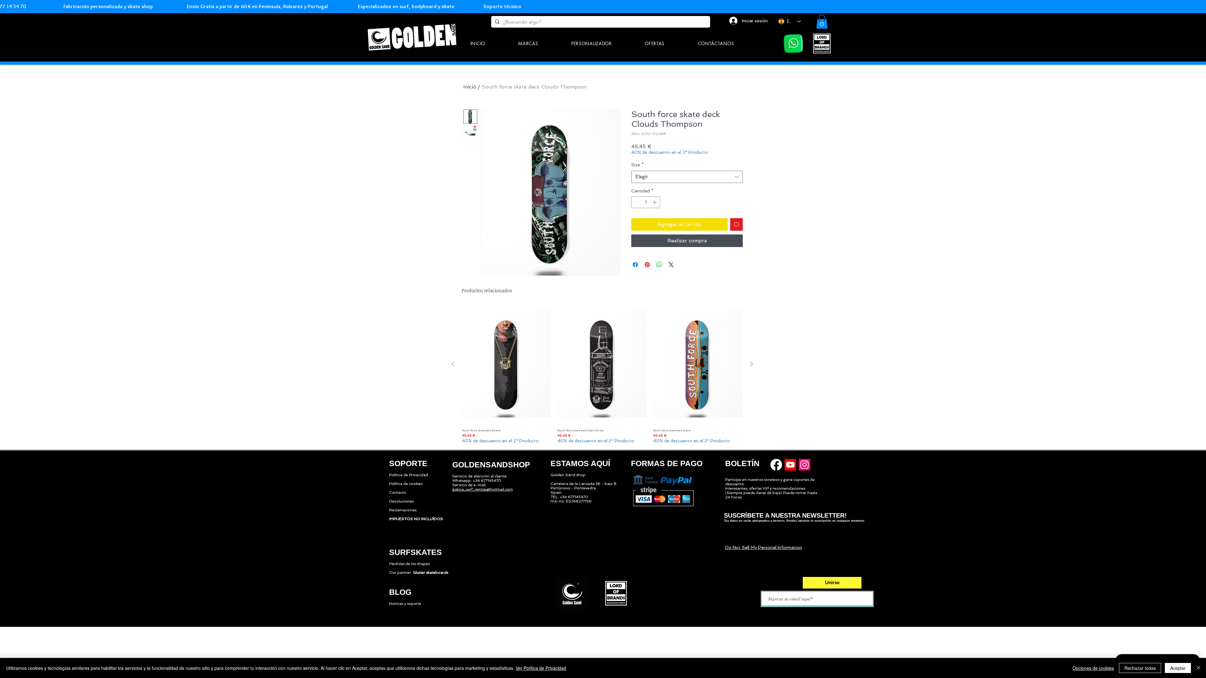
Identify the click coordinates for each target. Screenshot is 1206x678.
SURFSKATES (415, 552)
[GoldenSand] (412, 36)
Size (637, 164)
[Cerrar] (1198, 668)
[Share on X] (671, 264)
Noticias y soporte (405, 603)
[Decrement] (636, 202)
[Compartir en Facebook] (635, 264)
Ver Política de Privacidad (541, 668)
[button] (528, 43)
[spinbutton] (645, 202)
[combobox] (687, 177)
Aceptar (1178, 668)
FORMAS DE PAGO (667, 463)
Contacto (397, 492)
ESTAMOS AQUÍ (580, 463)
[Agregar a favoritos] (736, 224)
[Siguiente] (751, 364)
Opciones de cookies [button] (1093, 668)
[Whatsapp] (793, 43)
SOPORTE (408, 463)
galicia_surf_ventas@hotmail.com (482, 489)
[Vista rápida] (506, 364)
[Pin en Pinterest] (647, 264)
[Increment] (655, 202)
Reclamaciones (402, 510)
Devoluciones (401, 501)
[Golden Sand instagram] (804, 465)
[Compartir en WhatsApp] (659, 264)
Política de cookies (405, 484)
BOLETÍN (742, 463)
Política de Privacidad (408, 475)
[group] (602, 374)
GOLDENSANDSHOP (491, 464)
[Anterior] (453, 364)
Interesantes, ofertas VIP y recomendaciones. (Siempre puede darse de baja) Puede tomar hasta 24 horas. (771, 492)
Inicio (469, 87)
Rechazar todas (1140, 668)
